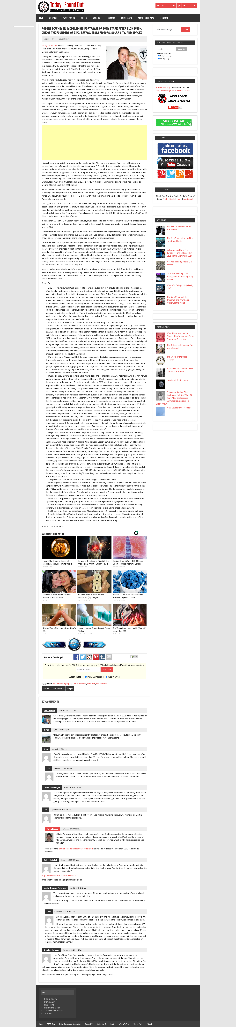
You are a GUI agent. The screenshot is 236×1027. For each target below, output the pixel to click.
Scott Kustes (49, 710)
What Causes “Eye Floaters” (179, 408)
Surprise (53, 18)
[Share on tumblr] (102, 657)
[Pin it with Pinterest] (96, 657)
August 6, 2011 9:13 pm (61, 730)
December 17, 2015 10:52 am (64, 912)
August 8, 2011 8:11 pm (60, 749)
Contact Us (89, 1024)
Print (164, 199)
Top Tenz (48, 1014)
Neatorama (49, 1005)
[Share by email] (109, 657)
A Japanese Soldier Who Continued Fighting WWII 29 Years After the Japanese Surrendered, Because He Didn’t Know (174, 398)
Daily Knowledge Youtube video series (173, 90)
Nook (179, 199)
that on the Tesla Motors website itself (76, 849)
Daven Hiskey (64, 39)
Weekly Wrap (114, 677)
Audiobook (188, 199)
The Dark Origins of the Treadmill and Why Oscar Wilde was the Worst (178, 300)
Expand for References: (54, 526)
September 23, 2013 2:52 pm (72, 829)
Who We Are (124, 1024)
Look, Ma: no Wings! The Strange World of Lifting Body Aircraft (180, 276)
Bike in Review (50, 999)
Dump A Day (49, 1002)
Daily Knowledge (94, 677)
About (149, 1024)
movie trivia (101, 684)
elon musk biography (62, 684)
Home (41, 18)
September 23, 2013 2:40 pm (61, 810)
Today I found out (50, 45)
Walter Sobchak (50, 860)
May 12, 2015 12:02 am (78, 888)
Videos (84, 18)
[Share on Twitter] (83, 657)
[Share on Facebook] (76, 657)
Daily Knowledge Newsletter (70, 1024)
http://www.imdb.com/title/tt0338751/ (59, 875)
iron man (91, 684)
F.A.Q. (112, 1024)
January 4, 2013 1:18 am (72, 787)
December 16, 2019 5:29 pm (72, 950)
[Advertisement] (94, 143)
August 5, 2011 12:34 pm (67, 710)
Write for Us (69, 18)
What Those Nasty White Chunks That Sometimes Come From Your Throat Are (180, 336)
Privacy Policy (138, 1024)
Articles (96, 18)
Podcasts (110, 18)
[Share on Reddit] (89, 657)
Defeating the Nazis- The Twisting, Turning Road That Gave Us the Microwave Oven (179, 253)
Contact (164, 18)
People (70, 688)
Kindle (172, 199)
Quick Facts (126, 18)
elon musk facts (79, 684)
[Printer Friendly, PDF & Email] (134, 658)
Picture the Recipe (52, 1008)
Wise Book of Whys (146, 18)
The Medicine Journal (53, 1011)
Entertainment (58, 688)
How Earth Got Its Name (177, 380)
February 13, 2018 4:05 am (63, 768)
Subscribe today (163, 87)
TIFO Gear (51, 1024)
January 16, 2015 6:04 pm (70, 860)
